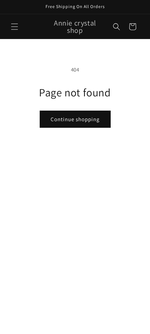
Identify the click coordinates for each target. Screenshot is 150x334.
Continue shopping (75, 119)
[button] (15, 27)
